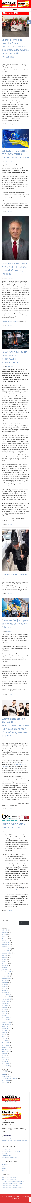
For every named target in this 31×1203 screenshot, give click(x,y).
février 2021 (5, 1064)
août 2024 (5, 980)
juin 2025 (4, 959)
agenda (4, 1074)
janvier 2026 (5, 945)
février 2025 (5, 968)
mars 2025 (5, 965)
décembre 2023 (6, 997)
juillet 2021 (5, 1053)
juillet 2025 (5, 957)
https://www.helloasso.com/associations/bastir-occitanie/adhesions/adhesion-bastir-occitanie (15, 1139)
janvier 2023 (5, 1020)
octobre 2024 (5, 976)
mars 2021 (5, 1062)
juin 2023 (4, 1009)
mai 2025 (4, 961)
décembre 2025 (6, 947)
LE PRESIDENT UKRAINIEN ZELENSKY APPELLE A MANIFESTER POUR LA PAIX (15, 154)
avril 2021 (4, 1060)
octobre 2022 (5, 1026)
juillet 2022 (5, 1032)
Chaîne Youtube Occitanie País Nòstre (12, 1187)
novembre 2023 (6, 999)
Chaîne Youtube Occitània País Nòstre (12, 1185)
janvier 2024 (5, 995)
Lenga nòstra (6, 1080)
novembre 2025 (6, 949)
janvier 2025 (5, 970)
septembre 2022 (6, 1028)
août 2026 (5, 930)
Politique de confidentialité (9, 1157)
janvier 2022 (5, 1045)
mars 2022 (5, 1041)
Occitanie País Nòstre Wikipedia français (13, 1181)
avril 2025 (4, 963)
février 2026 (5, 942)
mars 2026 (5, 940)
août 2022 (5, 1030)
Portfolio (4, 1170)
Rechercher (5, 920)
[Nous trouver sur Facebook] (15, 1200)
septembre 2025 (6, 953)
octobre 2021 (5, 1051)
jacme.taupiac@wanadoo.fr (11, 321)
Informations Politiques (19, 124)
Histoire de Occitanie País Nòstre (11, 1151)
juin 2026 (4, 934)
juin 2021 (4, 1055)
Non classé (5, 1082)
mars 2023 (5, 1016)
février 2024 (5, 993)
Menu (16, 10)
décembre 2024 (6, 972)
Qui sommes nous (7, 1149)
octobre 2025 (5, 951)
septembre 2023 (6, 1003)
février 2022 (5, 1043)
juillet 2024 (5, 982)
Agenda (4, 1168)
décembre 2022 (6, 1022)
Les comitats (5, 1166)
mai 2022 (4, 1037)
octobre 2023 (5, 1001)
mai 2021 (4, 1057)
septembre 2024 (6, 978)
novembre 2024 (6, 974)
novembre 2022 (6, 1024)
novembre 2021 (6, 1049)
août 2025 (5, 955)
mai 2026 (4, 936)
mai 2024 (4, 986)
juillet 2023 (5, 1007)
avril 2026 (4, 938)
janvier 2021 (5, 1066)
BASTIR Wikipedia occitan (9, 1177)
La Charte (4, 1153)
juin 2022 (4, 1034)
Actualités (10, 124)
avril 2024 (4, 988)
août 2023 (5, 1005)
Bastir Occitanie (6, 1076)
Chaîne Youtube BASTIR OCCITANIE (12, 1183)
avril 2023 (4, 1014)
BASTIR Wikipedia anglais (9, 1179)
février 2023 (5, 1018)
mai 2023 (4, 1011)
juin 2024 (4, 984)
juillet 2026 (5, 932)
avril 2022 (4, 1039)
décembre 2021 (6, 1047)
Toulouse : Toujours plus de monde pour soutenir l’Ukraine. (15, 624)
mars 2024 (5, 991)
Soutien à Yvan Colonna (15, 574)
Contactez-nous (6, 1155)
